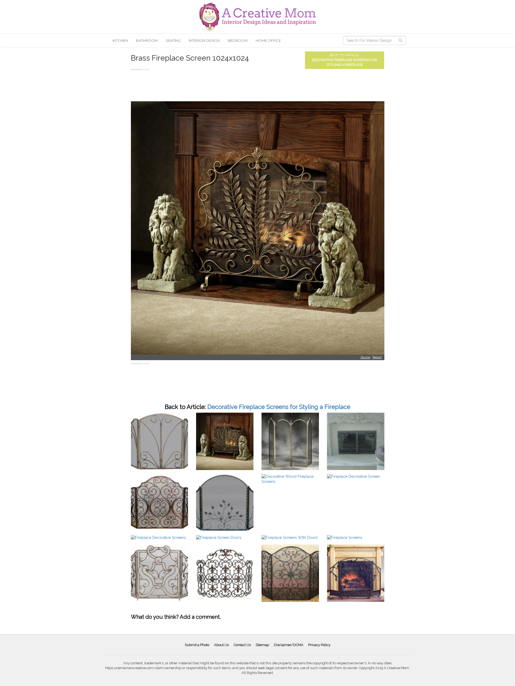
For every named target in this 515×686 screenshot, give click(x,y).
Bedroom (238, 40)
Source (365, 357)
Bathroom (147, 40)
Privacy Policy (319, 645)
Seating (173, 40)
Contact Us (242, 645)
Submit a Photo (197, 645)
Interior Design (204, 40)
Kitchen (120, 40)
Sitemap (262, 645)
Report (377, 357)
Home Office (268, 40)
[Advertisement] (228, 84)
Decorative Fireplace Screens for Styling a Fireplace (278, 406)
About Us (221, 645)
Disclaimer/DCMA (288, 645)
